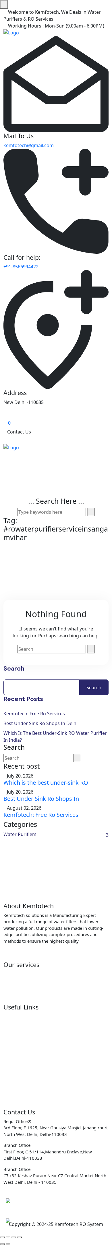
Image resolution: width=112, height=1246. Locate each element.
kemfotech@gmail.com (28, 145)
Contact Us (19, 432)
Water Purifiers (19, 834)
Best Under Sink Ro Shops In (41, 798)
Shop (9, 1016)
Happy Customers (23, 1105)
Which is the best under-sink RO (45, 782)
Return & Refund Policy (28, 1095)
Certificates (15, 1026)
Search (13, 668)
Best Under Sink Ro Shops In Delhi (40, 723)
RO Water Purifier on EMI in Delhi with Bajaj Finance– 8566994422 (50, 997)
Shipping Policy (19, 1085)
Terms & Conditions (24, 1075)
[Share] (13, 1237)
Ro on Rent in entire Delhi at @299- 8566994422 (54, 974)
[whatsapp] (13, 1220)
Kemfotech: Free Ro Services (34, 713)
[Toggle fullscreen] (8, 1237)
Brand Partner (18, 1046)
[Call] (13, 1200)
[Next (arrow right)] (8, 1244)
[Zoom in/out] (2, 1237)
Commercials (17, 1036)
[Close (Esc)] (19, 1237)
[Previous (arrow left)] (2, 1244)
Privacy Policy (18, 1066)
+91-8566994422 (20, 266)
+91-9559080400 (25, 1203)
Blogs (9, 1055)
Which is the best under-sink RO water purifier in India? (55, 736)
